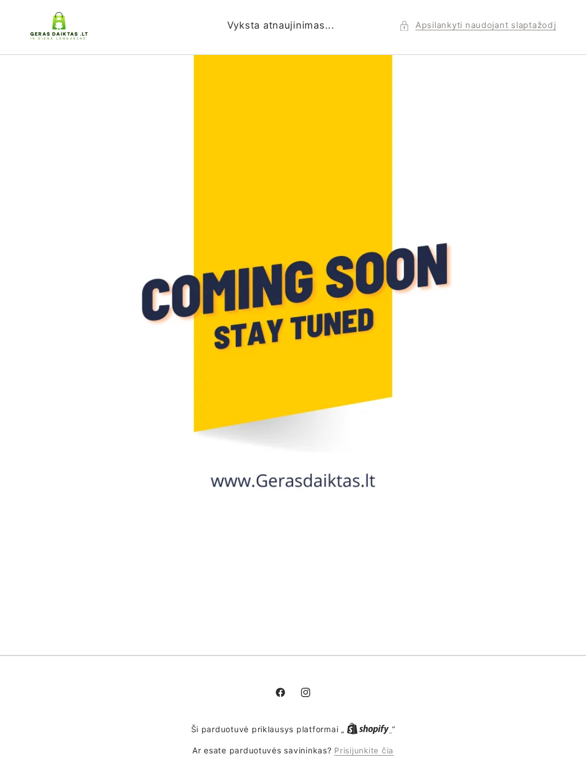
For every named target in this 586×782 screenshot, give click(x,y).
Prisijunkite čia (364, 750)
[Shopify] (369, 729)
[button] (477, 25)
